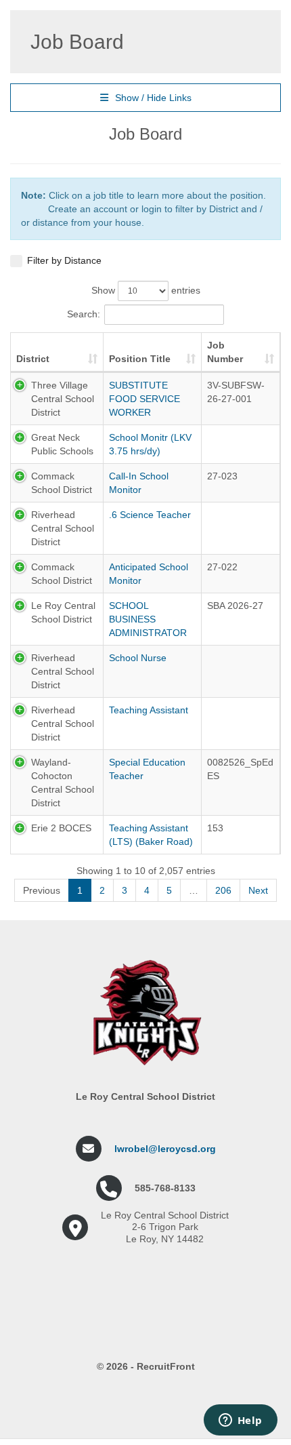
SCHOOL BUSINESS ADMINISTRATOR (148, 619)
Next (258, 890)
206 (223, 890)
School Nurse (137, 657)
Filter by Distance (64, 260)
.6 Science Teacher (150, 514)
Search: (83, 314)
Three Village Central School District (62, 399)
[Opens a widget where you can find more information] (240, 1421)
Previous (41, 890)
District (32, 358)
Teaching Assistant (148, 710)
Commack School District (61, 483)
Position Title (140, 358)
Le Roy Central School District (63, 612)
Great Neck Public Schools (62, 444)
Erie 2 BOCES (61, 828)
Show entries (145, 290)
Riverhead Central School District (62, 528)
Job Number (225, 352)
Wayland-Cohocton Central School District (62, 782)
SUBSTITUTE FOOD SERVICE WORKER (144, 399)
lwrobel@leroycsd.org (165, 1148)
